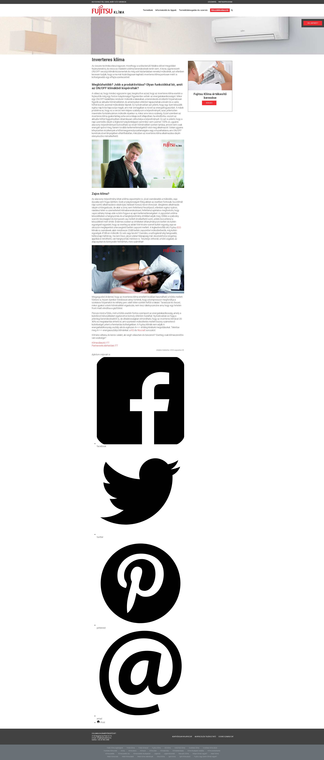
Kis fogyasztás (98, 2)
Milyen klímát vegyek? (200, 754)
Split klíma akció (184, 756)
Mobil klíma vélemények (145, 756)
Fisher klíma (131, 748)
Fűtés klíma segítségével (115, 748)
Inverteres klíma (194, 748)
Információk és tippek (165, 10)
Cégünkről (212, 2)
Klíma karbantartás (214, 751)
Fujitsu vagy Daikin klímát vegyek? (205, 756)
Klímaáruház (164, 751)
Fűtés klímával (143, 748)
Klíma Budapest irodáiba (196, 751)
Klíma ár (143, 751)
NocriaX (141, 330)
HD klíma (168, 748)
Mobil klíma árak (112, 756)
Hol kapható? (312, 23)
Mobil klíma (215, 754)
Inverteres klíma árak (110, 751)
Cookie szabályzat (226, 736)
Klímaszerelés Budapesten (142, 754)
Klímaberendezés (178, 751)
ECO (179, 227)
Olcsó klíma (161, 756)
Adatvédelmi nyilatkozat (182, 736)
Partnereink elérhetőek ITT (105, 345)
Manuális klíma (184, 754)
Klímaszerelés (109, 754)
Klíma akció (132, 751)
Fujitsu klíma (156, 748)
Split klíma (172, 756)
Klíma (123, 751)
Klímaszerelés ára (124, 754)
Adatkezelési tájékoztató (205, 736)
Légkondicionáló (169, 754)
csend (106, 2)
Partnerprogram (225, 2)
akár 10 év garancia (118, 2)
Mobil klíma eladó (128, 756)
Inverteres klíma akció (210, 748)
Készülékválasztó (219, 10)
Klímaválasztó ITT (100, 342)
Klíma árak (153, 751)
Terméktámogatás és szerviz (193, 10)
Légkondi (157, 754)
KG (132, 330)
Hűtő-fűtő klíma (180, 748)
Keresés (209, 103)
